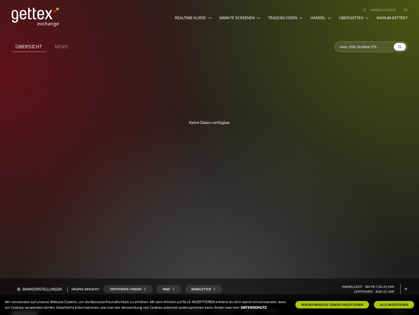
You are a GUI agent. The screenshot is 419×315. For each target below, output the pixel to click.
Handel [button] (318, 18)
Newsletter (201, 289)
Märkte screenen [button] (237, 18)
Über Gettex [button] (351, 18)
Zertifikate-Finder (125, 289)
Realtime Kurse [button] (190, 18)
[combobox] (371, 46)
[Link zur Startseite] (35, 16)
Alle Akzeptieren (394, 304)
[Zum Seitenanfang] (405, 289)
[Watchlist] (362, 9)
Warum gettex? (392, 18)
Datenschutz (254, 307)
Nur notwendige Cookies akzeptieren (332, 304)
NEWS (61, 46)
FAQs (166, 289)
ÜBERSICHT (29, 46)
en (405, 10)
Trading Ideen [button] (282, 18)
